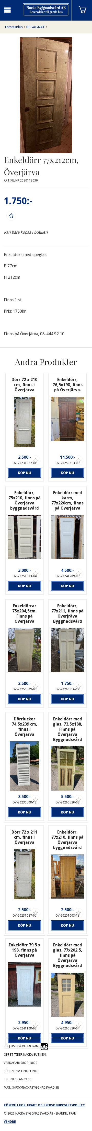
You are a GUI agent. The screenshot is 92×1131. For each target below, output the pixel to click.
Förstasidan (14, 27)
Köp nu (24, 473)
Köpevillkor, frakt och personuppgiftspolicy (44, 1105)
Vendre (10, 1122)
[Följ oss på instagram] (44, 1046)
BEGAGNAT (35, 27)
